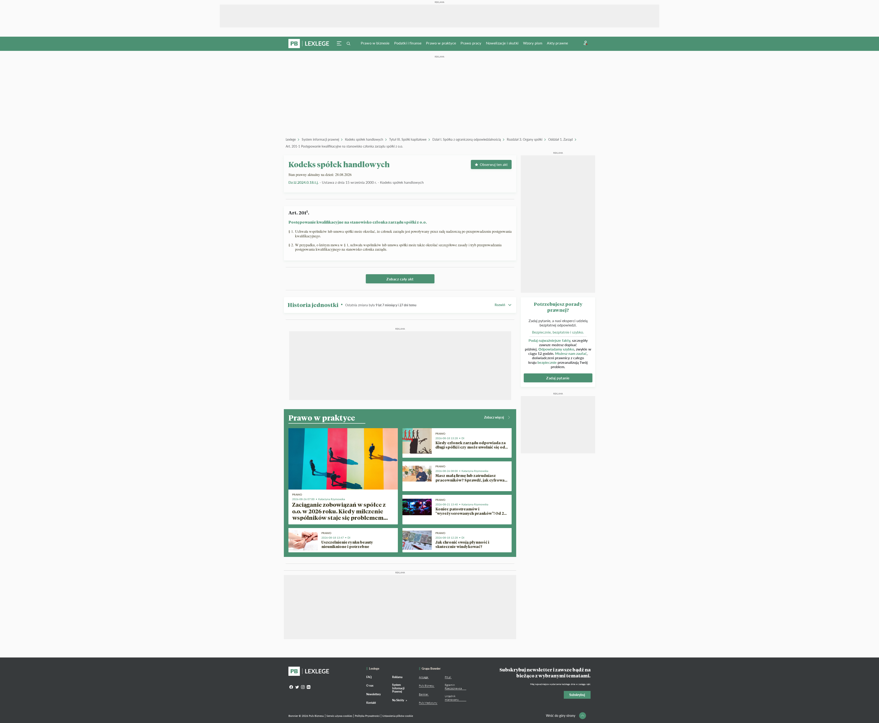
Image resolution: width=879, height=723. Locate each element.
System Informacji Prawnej (398, 688)
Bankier (423, 694)
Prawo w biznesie (375, 43)
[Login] (586, 43)
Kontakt (371, 702)
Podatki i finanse (408, 43)
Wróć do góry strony (560, 716)
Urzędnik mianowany (452, 697)
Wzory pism (533, 43)
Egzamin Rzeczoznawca (453, 686)
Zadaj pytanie (558, 378)
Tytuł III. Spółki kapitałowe (407, 139)
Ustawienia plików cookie (397, 716)
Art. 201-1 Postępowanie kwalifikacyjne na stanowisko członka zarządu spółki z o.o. (344, 146)
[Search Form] (348, 43)
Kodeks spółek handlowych (364, 139)
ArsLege (423, 677)
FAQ (369, 677)
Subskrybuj (577, 695)
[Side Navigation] (339, 43)
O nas (369, 685)
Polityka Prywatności (367, 716)
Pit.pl (448, 677)
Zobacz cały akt (400, 279)
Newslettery (373, 694)
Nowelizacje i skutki (502, 43)
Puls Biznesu (426, 685)
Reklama (397, 677)
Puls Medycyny (428, 702)
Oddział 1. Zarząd (560, 139)
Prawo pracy (471, 43)
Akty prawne (557, 43)
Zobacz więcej (494, 417)
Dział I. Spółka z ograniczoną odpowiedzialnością (466, 139)
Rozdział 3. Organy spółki (524, 139)
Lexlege (291, 139)
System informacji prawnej (320, 139)
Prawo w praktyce (441, 43)
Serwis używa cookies (339, 716)
